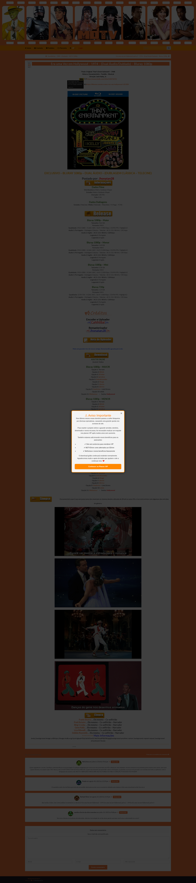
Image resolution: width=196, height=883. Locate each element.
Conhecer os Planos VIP (98, 467)
